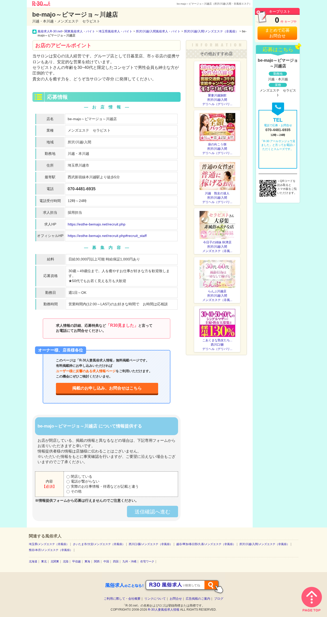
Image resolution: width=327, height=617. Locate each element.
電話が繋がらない (84, 481)
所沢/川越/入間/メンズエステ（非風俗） (264, 544)
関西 (97, 561)
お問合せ (176, 598)
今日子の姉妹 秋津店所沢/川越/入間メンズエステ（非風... (217, 247)
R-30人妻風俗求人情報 (163, 609)
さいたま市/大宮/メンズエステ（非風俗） (99, 544)
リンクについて (155, 598)
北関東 (55, 561)
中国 (106, 561)
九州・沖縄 (129, 561)
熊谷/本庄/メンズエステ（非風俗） (51, 549)
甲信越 (76, 561)
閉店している (81, 476)
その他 (75, 491)
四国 (116, 561)
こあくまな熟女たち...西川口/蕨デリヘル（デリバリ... (217, 344)
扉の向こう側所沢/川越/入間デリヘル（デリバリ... (217, 149)
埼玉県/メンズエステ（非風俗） (49, 544)
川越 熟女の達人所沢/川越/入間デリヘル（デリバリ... (217, 198)
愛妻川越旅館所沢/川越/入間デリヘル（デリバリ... (217, 100)
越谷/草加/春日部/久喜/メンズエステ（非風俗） (206, 544)
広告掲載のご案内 (198, 598)
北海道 (33, 561)
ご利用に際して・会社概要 (122, 598)
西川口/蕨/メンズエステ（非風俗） (150, 544)
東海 (87, 561)
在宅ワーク (147, 561)
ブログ (218, 598)
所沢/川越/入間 (79, 142)
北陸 (65, 561)
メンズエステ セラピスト (89, 130)
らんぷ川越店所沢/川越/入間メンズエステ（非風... (217, 295)
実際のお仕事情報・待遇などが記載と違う (104, 486)
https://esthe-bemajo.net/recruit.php (96, 224)
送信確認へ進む (152, 511)
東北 (44, 561)
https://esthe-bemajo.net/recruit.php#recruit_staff (107, 236)
